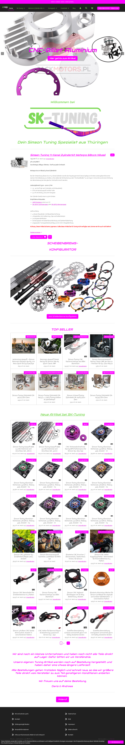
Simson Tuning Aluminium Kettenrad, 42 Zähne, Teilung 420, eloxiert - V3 (101, 521)
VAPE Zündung (37, 202)
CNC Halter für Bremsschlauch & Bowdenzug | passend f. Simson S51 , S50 (49, 633)
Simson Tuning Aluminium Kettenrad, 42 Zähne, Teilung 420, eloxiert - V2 (75, 521)
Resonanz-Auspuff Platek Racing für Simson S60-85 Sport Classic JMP (49, 361)
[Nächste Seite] (68, 643)
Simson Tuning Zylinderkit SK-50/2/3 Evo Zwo (23, 396)
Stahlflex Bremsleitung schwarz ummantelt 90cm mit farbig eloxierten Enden (75, 633)
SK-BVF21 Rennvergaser (58, 204)
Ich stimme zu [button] (116, 742)
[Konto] (80, 8)
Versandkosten (50, 159)
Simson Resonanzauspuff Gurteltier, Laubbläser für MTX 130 (49, 557)
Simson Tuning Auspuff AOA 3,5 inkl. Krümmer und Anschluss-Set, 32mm (49, 449)
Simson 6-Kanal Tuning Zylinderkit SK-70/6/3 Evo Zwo (75, 397)
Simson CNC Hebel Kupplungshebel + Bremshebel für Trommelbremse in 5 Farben (101, 558)
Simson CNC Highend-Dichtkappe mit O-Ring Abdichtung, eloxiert (75, 595)
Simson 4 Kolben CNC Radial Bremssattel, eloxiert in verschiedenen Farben (23, 633)
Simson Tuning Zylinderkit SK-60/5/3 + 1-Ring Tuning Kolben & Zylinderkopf (49, 397)
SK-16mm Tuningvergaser (40, 204)
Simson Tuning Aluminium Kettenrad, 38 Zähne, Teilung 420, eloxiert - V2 (101, 485)
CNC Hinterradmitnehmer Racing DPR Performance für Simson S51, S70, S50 (75, 449)
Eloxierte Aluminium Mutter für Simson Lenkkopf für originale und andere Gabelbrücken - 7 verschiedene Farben (101, 596)
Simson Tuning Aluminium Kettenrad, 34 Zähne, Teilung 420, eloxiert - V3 (49, 485)
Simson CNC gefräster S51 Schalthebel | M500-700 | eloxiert (23, 557)
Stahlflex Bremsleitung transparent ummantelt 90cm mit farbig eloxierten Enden (101, 633)
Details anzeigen (35, 232)
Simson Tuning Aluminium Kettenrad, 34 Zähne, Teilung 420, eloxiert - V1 (101, 449)
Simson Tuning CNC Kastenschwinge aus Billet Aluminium (75, 361)
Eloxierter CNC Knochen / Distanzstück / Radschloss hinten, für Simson (75, 557)
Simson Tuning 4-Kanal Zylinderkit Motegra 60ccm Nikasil (67, 154)
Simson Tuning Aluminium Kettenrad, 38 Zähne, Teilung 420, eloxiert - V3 (23, 521)
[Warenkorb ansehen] (92, 8)
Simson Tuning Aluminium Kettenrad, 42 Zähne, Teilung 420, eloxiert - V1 (49, 521)
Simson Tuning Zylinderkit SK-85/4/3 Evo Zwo (101, 396)
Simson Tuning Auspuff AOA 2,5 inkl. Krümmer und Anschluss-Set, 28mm (23, 449)
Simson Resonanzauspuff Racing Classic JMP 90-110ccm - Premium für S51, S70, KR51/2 (101, 361)
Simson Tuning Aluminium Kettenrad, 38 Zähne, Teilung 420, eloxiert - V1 (75, 485)
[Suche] (86, 8)
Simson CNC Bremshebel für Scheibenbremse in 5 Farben (23, 594)
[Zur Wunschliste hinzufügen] (50, 237)
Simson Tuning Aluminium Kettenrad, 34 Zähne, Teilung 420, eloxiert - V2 (23, 485)
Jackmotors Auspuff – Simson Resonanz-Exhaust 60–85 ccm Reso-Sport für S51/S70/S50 (23, 361)
